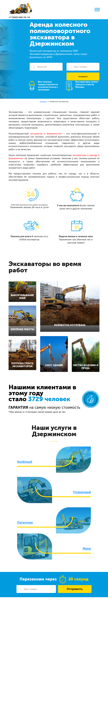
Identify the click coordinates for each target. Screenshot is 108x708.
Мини (87, 548)
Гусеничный (82, 492)
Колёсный (24, 461)
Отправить (83, 76)
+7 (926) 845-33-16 (19, 17)
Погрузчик (25, 522)
